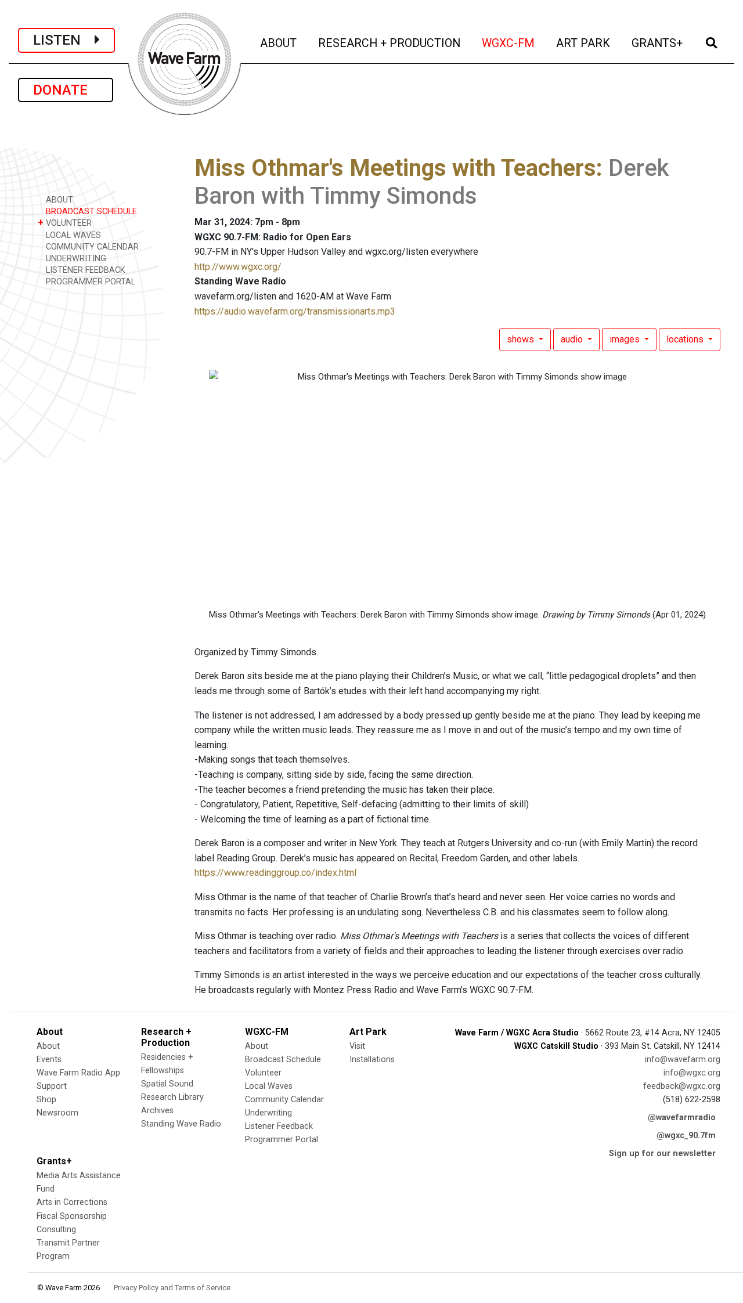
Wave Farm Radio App (78, 1073)
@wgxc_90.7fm (686, 1135)
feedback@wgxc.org (681, 1086)
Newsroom (57, 1113)
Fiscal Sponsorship (72, 1216)
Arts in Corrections (72, 1202)
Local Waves (269, 1086)
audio (573, 339)
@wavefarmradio (682, 1117)
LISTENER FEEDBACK (84, 270)
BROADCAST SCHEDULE (90, 211)
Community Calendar (284, 1100)
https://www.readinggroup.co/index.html (275, 872)
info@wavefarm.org (682, 1059)
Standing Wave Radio (181, 1124)
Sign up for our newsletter (662, 1153)
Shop (46, 1100)
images (625, 339)
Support (52, 1086)
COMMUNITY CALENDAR (91, 247)
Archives (157, 1111)
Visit (357, 1046)
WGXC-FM (509, 43)
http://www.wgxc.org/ (238, 266)
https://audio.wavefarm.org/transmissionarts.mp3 (294, 311)
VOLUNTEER (65, 222)
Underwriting (268, 1113)
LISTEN (64, 40)
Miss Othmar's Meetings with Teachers (395, 168)
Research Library (172, 1097)
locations (686, 339)
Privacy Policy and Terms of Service (172, 1287)
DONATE (65, 90)
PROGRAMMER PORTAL (89, 282)
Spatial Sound (167, 1084)
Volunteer (263, 1073)
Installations (372, 1059)
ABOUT (279, 43)
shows (521, 339)
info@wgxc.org (691, 1073)
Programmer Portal (281, 1140)
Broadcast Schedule (283, 1059)
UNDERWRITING (75, 259)
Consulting (56, 1230)
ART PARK (584, 43)
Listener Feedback (279, 1126)
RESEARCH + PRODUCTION (390, 43)
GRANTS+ (658, 43)
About (48, 1046)
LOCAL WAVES (72, 235)
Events (49, 1059)
